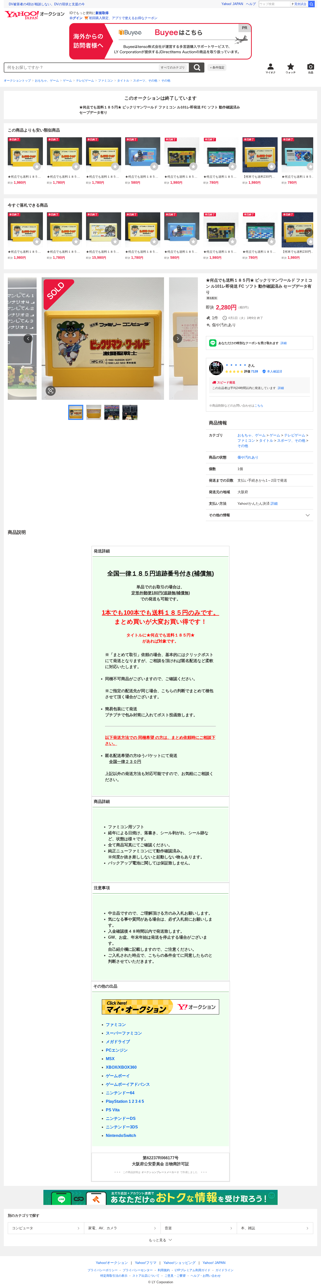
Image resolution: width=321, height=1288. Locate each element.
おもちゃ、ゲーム (47, 80)
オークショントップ (17, 80)
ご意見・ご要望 (175, 1275)
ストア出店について (145, 1275)
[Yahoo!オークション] (35, 12)
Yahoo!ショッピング (180, 1263)
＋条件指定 (216, 67)
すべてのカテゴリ (173, 67)
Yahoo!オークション (112, 1263)
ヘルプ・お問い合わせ (206, 1275)
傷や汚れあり (248, 457)
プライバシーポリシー (103, 1270)
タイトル (123, 80)
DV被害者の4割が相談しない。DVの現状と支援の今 (47, 4)
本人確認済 (274, 371)
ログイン (76, 18)
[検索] (311, 4)
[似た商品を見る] (51, 391)
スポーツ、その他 (145, 80)
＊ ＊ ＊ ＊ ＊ (236, 365)
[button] (259, 515)
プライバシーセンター (138, 1270)
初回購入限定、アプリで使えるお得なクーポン (123, 18)
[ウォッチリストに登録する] (37, 166)
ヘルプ (251, 4)
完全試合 (300, 4)
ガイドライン (224, 1270)
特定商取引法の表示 (113, 1275)
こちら (258, 405)
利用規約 (164, 1270)
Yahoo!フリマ (145, 1263)
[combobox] (81, 67)
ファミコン (105, 80)
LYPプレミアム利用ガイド (192, 1270)
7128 (254, 371)
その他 (165, 80)
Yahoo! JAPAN (232, 4)
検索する (196, 67)
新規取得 (102, 13)
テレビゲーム (85, 80)
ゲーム (67, 80)
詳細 (284, 343)
